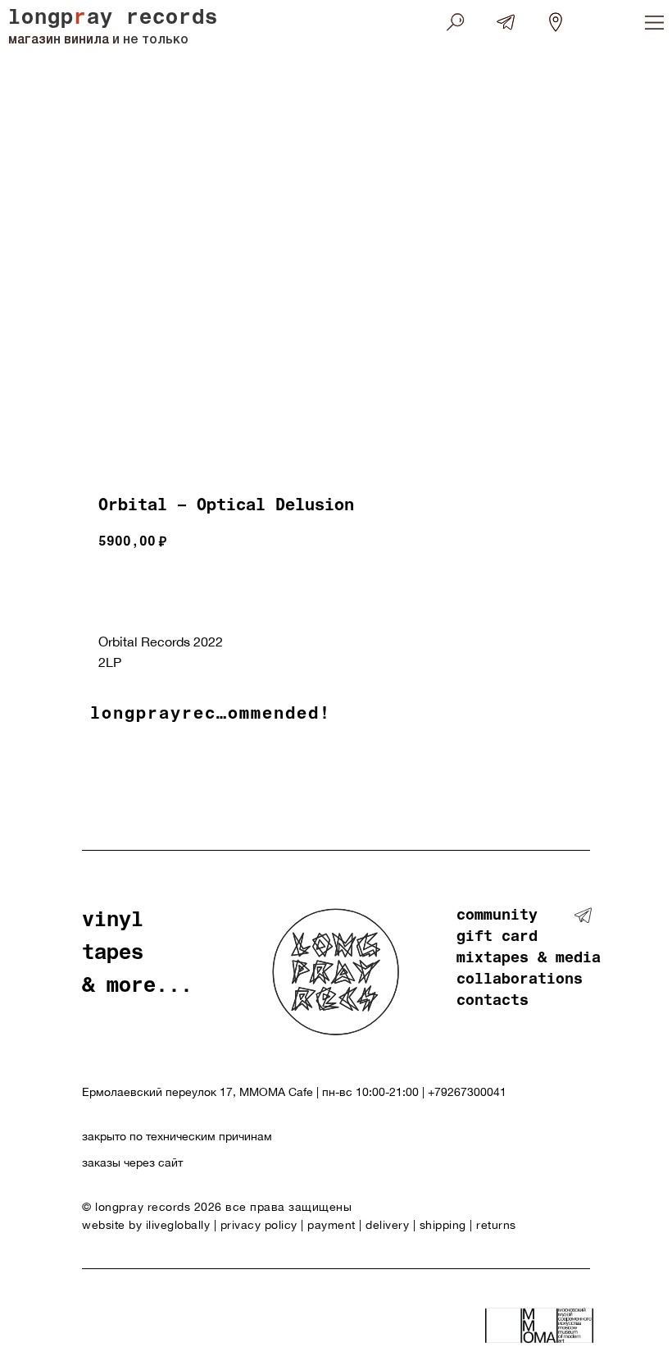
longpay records (113, 19)
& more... (137, 987)
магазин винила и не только (98, 40)
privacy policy (258, 1224)
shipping (443, 1224)
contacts (492, 1001)
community (497, 916)
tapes (112, 954)
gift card (497, 937)
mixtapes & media (528, 959)
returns (496, 1224)
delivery (387, 1224)
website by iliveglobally (148, 1224)
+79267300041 (467, 1091)
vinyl (112, 921)
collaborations (519, 980)
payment (331, 1224)
